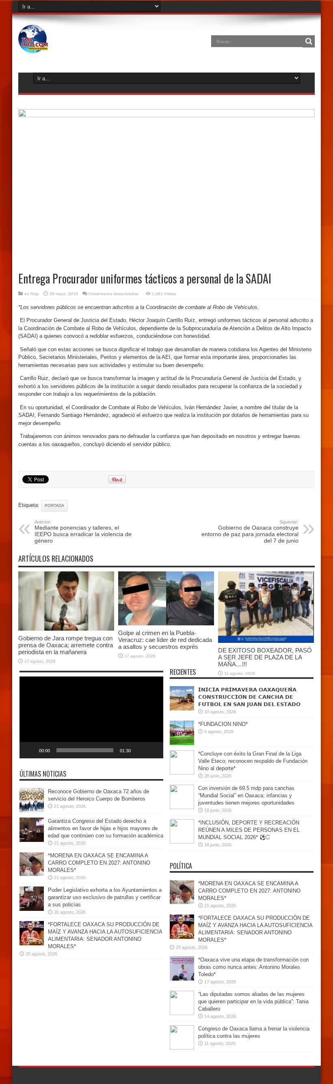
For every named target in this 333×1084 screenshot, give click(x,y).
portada (54, 505)
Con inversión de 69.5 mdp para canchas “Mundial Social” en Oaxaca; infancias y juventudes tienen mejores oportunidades (246, 795)
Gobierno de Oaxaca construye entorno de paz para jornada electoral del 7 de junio (249, 531)
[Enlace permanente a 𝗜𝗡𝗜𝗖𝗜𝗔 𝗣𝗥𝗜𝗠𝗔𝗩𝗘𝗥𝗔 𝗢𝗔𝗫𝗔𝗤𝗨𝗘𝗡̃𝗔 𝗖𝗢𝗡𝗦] (182, 709)
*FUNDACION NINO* (223, 724)
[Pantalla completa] (153, 750)
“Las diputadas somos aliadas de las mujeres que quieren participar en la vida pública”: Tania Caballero (253, 1001)
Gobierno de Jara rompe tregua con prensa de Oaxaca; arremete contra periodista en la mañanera (65, 645)
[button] (91, 717)
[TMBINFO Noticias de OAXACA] (33, 47)
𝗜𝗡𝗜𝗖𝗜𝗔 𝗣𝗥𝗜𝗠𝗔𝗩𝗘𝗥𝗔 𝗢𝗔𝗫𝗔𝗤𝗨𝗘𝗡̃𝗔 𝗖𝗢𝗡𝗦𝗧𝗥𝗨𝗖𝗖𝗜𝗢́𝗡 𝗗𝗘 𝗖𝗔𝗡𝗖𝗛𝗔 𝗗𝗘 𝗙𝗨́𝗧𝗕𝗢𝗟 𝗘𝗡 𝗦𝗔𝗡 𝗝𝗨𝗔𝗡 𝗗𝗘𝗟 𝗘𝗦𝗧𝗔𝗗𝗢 (249, 697)
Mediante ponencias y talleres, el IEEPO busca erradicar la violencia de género (83, 531)
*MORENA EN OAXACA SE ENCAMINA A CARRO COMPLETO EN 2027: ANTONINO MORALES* (99, 862)
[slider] (84, 750)
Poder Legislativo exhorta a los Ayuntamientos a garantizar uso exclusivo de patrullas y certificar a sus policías (105, 897)
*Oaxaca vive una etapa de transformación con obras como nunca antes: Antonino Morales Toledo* (253, 967)
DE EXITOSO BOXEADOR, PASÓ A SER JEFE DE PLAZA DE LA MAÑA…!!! (265, 657)
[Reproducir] (30, 750)
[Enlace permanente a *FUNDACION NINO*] (182, 743)
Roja (34, 294)
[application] (91, 717)
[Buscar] (309, 41)
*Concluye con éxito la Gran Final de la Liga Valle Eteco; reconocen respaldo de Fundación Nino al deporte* (252, 761)
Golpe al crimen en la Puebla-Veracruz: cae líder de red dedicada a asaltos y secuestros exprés (165, 639)
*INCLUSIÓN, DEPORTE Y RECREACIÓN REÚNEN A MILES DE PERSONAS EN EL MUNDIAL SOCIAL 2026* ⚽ (249, 830)
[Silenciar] (140, 750)
